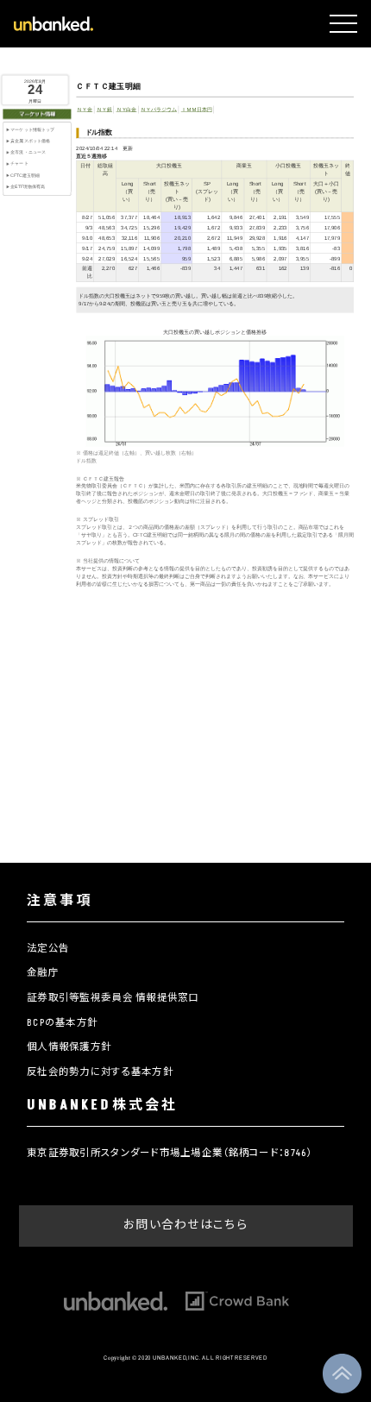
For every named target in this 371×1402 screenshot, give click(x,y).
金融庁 (43, 972)
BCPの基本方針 (62, 1022)
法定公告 (48, 948)
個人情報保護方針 (69, 1046)
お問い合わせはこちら (185, 1225)
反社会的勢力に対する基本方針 (100, 1072)
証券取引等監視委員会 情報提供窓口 (113, 997)
